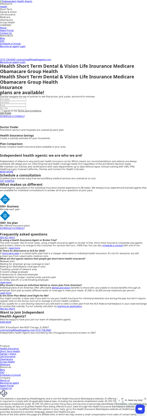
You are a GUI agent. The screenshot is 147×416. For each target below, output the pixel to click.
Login (23, 46)
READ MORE (6, 171)
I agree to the (21, 110)
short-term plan (10, 253)
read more (14, 248)
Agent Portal (7, 30)
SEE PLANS (5, 113)
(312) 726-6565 (8, 59)
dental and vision (61, 287)
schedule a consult (112, 245)
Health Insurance (9, 348)
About (3, 27)
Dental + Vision (8, 353)
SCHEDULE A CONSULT (12, 116)
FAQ (2, 41)
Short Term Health (10, 351)
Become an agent (9, 46)
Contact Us (6, 33)
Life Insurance (7, 356)
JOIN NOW (5, 322)
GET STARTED (7, 181)
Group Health (7, 361)
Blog (2, 38)
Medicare (5, 364)
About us (5, 380)
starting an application (69, 306)
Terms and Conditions (29, 110)
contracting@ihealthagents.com (33, 59)
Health (3, 6)
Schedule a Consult (10, 43)
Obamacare (6, 359)
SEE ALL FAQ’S (7, 237)
